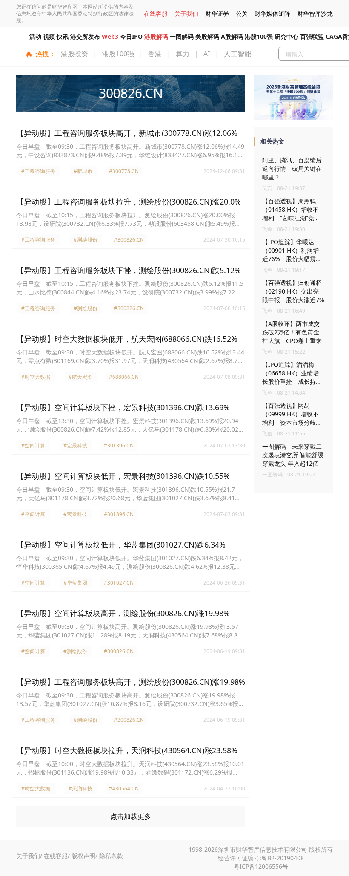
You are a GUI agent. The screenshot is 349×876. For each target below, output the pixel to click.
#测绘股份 (85, 239)
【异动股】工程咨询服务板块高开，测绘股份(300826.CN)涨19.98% (130, 682)
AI (206, 53)
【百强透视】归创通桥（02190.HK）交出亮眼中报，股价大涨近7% (293, 291)
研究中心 (286, 36)
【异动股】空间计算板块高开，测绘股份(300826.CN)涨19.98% (123, 613)
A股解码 (232, 36)
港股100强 (259, 36)
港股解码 (156, 36)
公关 (242, 13)
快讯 (63, 36)
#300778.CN (124, 171)
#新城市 (83, 171)
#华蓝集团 (75, 582)
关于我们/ (29, 856)
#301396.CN (119, 445)
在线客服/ (57, 856)
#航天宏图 (80, 376)
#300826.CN (129, 239)
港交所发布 (85, 36)
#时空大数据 (35, 376)
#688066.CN (124, 376)
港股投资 (74, 53)
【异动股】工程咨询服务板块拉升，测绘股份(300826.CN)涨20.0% (128, 201)
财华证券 (217, 13)
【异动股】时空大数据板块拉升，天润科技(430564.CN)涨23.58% (126, 750)
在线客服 (156, 13)
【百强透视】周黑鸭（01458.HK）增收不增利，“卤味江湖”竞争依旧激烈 (291, 214)
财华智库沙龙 (315, 13)
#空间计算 (33, 445)
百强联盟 (312, 36)
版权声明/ (84, 856)
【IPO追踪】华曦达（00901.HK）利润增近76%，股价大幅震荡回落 (292, 254)
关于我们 (186, 13)
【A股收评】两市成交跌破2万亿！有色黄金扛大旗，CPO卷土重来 (292, 332)
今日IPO (131, 36)
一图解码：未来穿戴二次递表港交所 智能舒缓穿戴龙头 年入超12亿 (292, 454)
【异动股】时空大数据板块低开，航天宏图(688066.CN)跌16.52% (126, 339)
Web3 (110, 36)
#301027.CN (119, 582)
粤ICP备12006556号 (261, 866)
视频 (49, 36)
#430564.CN (124, 788)
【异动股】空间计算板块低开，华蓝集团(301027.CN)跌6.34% (121, 544)
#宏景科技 (75, 445)
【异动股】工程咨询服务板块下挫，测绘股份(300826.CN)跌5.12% (128, 270)
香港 (155, 53)
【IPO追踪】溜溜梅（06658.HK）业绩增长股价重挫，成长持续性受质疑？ (292, 377)
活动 (35, 36)
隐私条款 (111, 856)
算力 (182, 53)
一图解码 (182, 36)
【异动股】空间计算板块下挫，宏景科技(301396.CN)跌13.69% (123, 407)
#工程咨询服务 (38, 171)
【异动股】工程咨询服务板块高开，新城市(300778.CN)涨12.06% (126, 133)
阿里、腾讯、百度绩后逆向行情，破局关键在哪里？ (292, 168)
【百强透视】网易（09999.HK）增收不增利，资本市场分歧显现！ (292, 418)
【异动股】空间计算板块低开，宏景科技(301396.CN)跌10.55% (123, 476)
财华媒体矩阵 (272, 13)
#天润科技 (80, 788)
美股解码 (207, 36)
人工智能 (237, 53)
